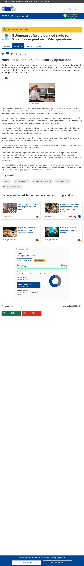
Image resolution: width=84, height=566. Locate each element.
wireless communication (12, 186)
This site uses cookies (27, 558)
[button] (70, 9)
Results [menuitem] (39, 46)
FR (16, 53)
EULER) (75, 118)
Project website (24, 261)
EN (7, 53)
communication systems (42, 181)
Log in (65, 9)
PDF (33, 313)
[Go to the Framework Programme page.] (5, 37)
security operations (21, 181)
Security (6, 181)
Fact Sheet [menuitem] (6, 46)
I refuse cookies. (57, 563)
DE (3, 53)
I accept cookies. (27, 563)
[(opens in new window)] (9, 7)
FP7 (12, 21)
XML (13, 313)
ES (12, 53)
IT (21, 53)
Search (75, 9)
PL (25, 53)
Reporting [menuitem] (29, 46)
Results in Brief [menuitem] (18, 46)
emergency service (63, 181)
